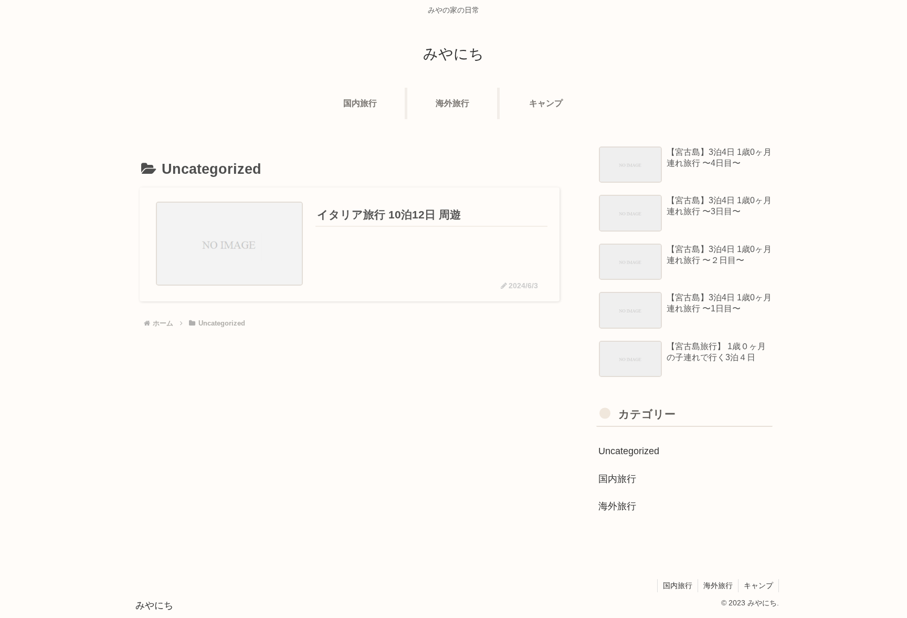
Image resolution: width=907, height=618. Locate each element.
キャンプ (758, 585)
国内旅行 (617, 479)
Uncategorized (628, 451)
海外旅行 (617, 506)
